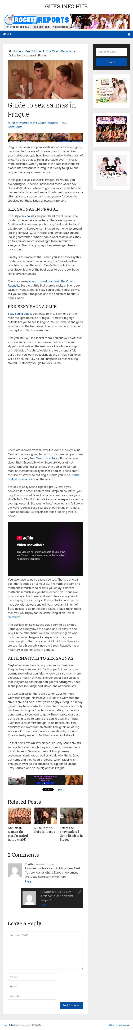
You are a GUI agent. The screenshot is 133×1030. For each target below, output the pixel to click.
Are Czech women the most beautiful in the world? (18, 833)
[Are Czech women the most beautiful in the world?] (19, 816)
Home (17, 51)
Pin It (61, 789)
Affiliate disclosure (119, 1025)
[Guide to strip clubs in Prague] (45, 816)
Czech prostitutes (47, 458)
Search (111, 62)
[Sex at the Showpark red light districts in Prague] (71, 816)
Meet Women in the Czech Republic (48, 51)
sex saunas (29, 216)
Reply (28, 881)
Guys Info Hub (66, 6)
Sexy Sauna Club (18, 313)
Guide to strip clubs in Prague (44, 829)
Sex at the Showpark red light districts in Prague (71, 833)
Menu (7, 34)
